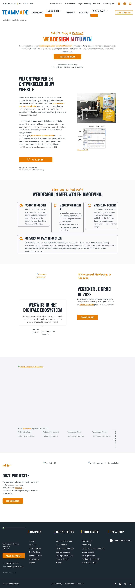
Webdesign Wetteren (76, 436)
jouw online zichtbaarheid (42, 135)
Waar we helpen (62, 559)
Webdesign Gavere (50, 436)
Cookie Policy (56, 583)
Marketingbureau (63, 552)
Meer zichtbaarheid (64, 541)
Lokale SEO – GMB (89, 563)
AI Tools (59, 563)
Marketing (83, 12)
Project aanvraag (84, 3)
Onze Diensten (35, 548)
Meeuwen (77, 33)
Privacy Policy (69, 583)
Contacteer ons (124, 12)
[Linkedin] (130, 3)
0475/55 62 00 (12, 563)
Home (31, 541)
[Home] (3, 20)
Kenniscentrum (56, 3)
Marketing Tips (109, 3)
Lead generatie (88, 555)
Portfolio (96, 3)
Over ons (32, 545)
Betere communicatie (65, 548)
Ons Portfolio (34, 552)
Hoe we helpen (65, 532)
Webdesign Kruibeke (26, 436)
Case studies (37, 12)
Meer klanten (61, 545)
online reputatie (87, 304)
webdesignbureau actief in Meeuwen (55, 46)
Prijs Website (70, 3)
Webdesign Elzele (74, 432)
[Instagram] (124, 3)
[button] (35, 159)
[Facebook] (119, 3)
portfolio (18, 487)
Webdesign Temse (99, 432)
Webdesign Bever (25, 432)
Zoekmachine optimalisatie (93, 548)
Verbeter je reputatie (91, 559)
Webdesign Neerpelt (51, 432)
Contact (32, 563)
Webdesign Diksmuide (101, 436)
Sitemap (80, 583)
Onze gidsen (34, 559)
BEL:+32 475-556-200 (9, 3)
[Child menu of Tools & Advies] (94, 15)
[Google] (130, 584)
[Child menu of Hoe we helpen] (48, 15)
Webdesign (70, 12)
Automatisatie (88, 552)
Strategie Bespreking (64, 555)
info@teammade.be (15, 566)
